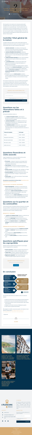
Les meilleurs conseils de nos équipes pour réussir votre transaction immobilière (8, 383)
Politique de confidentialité (16, 432)
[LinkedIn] (3, 421)
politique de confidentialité (19, 98)
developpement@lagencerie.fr (9, 414)
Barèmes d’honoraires (16, 431)
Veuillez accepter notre (16, 98)
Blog (16, 429)
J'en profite (16, 265)
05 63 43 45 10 (6, 412)
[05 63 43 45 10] (3, 413)
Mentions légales (16, 433)
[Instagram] (8, 421)
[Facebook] (5, 421)
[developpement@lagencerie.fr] (3, 415)
